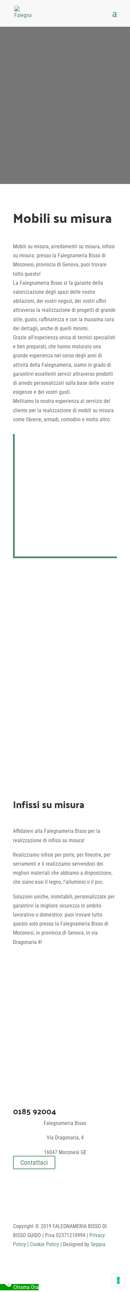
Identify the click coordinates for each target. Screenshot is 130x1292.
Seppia (98, 1244)
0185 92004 (34, 1111)
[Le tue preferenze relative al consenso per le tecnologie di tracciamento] (118, 1280)
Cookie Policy (44, 1244)
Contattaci (34, 1162)
